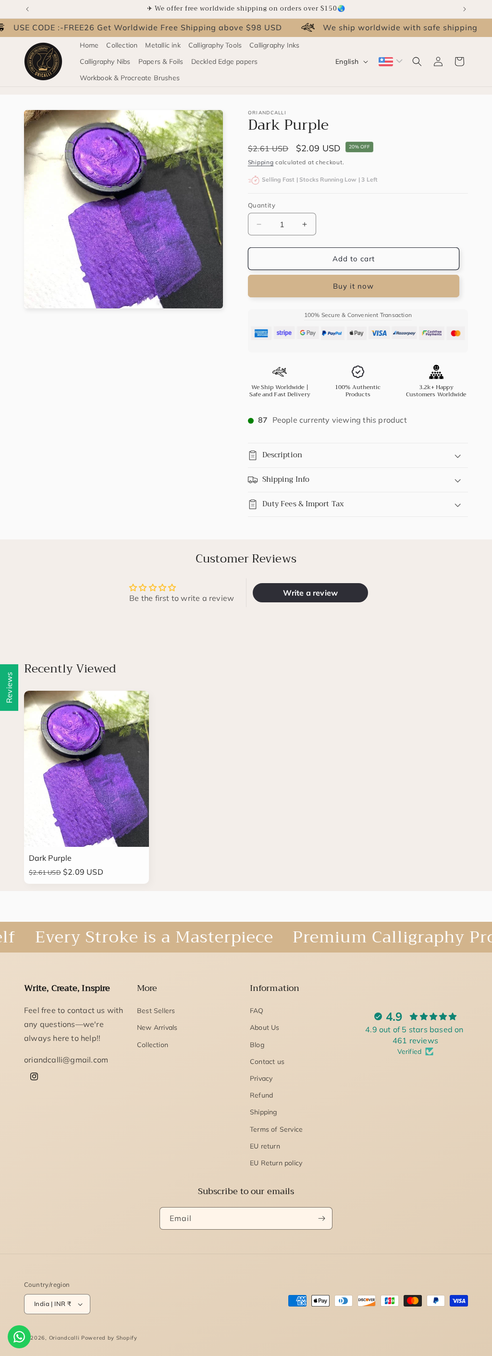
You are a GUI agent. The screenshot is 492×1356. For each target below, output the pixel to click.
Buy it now (353, 286)
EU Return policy (276, 1163)
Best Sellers (156, 1010)
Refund (261, 1095)
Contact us (267, 1061)
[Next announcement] (464, 9)
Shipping (261, 162)
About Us (265, 1027)
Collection (152, 1044)
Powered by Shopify (109, 1337)
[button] (417, 61)
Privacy (261, 1078)
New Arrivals (157, 1027)
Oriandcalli (64, 1337)
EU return (265, 1146)
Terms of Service (276, 1129)
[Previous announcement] (27, 9)
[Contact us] (19, 1336)
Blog (257, 1044)
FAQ (257, 1010)
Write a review (310, 593)
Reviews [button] (9, 687)
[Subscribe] (321, 1218)
